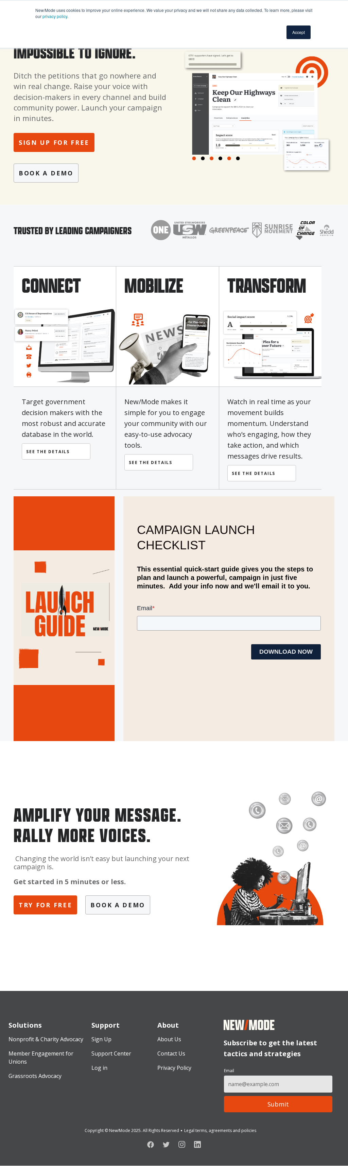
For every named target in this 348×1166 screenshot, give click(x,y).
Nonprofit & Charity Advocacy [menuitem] (45, 1039)
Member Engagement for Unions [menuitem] (40, 1057)
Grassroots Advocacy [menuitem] (35, 1076)
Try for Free (45, 905)
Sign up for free (54, 142)
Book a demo (46, 173)
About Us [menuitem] (169, 1039)
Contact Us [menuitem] (171, 1053)
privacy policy (54, 16)
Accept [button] (298, 32)
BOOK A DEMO (117, 905)
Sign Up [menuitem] (101, 1039)
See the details (48, 452)
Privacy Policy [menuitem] (174, 1067)
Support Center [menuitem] (111, 1053)
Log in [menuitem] (99, 1067)
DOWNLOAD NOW (286, 651)
